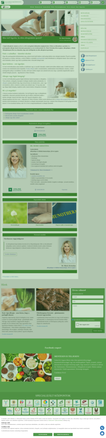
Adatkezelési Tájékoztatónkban (55, 420)
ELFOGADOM (43, 434)
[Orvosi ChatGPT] (102, 433)
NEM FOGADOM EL (63, 434)
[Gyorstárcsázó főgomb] (102, 428)
